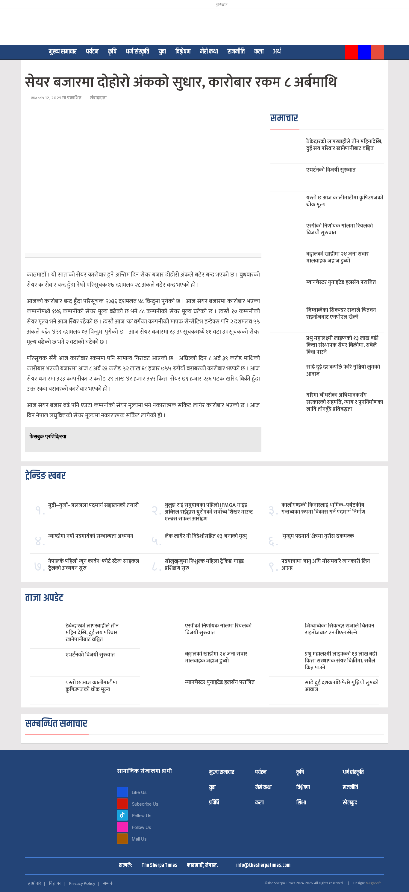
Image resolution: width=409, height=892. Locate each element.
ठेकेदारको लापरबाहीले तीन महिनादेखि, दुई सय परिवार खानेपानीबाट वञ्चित (344, 145)
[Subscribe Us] (122, 803)
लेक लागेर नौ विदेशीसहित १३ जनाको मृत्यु (206, 536)
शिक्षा (301, 803)
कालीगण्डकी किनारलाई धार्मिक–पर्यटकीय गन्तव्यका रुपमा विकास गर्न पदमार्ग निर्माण (323, 509)
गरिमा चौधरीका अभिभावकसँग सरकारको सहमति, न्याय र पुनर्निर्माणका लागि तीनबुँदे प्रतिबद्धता (344, 402)
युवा (162, 52)
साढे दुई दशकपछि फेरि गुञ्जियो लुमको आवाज (343, 371)
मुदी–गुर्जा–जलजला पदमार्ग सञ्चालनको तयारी (93, 505)
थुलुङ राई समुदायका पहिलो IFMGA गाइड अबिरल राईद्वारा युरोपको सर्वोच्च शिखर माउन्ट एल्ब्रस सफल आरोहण (209, 512)
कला (258, 52)
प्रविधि (214, 803)
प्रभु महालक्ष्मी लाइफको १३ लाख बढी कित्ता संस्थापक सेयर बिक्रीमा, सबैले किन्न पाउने (342, 345)
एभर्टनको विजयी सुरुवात (331, 170)
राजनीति (236, 52)
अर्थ (277, 52)
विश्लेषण (182, 52)
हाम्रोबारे (34, 883)
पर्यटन (92, 52)
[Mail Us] (122, 838)
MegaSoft (373, 883)
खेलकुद (350, 803)
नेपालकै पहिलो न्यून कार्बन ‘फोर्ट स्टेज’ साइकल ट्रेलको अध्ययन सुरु (93, 565)
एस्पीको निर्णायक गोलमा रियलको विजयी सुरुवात (339, 229)
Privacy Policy (82, 883)
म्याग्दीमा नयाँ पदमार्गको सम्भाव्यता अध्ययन (90, 536)
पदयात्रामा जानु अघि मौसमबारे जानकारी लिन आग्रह (325, 565)
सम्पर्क (108, 883)
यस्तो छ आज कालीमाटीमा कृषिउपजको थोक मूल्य (344, 201)
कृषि (112, 52)
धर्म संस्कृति (137, 52)
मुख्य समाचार (63, 52)
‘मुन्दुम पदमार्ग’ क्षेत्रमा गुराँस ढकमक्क (317, 536)
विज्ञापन (55, 883)
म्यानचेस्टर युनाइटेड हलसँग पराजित (341, 282)
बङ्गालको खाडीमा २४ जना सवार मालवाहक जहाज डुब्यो (337, 258)
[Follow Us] (122, 815)
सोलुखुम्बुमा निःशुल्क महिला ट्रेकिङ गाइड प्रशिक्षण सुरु (204, 565)
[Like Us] (122, 792)
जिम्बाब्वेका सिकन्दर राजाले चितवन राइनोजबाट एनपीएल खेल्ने (341, 314)
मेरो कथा (209, 52)
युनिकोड (220, 5)
